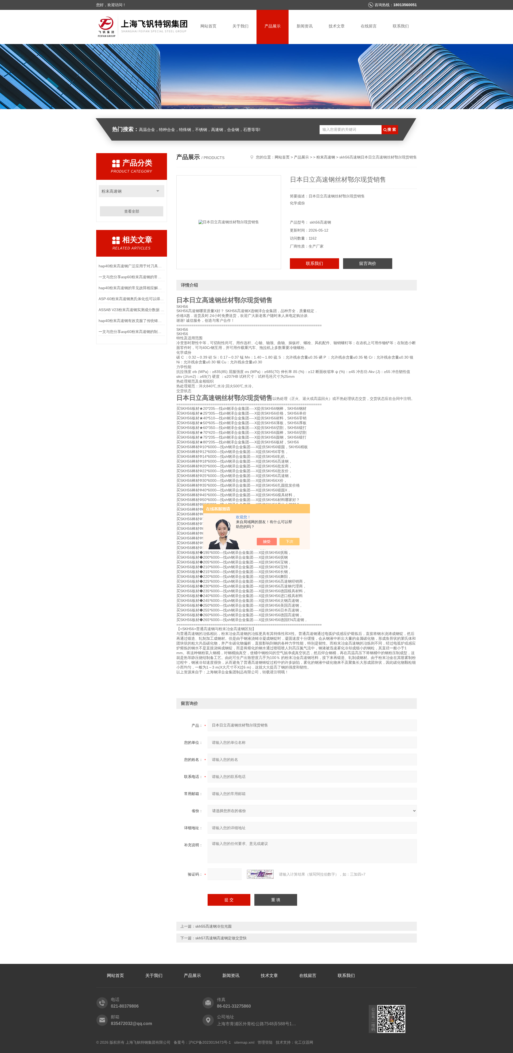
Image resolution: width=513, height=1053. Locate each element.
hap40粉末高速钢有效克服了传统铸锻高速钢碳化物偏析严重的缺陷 (132, 321)
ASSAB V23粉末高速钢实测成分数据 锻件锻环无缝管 (132, 310)
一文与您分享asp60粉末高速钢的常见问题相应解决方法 (132, 277)
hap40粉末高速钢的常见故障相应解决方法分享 (132, 288)
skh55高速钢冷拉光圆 (213, 926)
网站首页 (208, 26)
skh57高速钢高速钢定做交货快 (221, 938)
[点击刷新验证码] (260, 874)
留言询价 (367, 263)
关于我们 (240, 26)
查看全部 (131, 211)
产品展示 (273, 26)
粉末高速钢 (112, 191)
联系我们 (401, 26)
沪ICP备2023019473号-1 (210, 1042)
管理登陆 (265, 1042)
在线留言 (369, 26)
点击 (157, 191)
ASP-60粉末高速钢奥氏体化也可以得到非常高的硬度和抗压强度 (132, 299)
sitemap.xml (244, 1042)
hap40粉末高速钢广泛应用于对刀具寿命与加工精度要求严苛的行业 (132, 266)
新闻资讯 (305, 26)
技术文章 (337, 26)
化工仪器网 (303, 1042)
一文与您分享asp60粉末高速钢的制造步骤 (132, 331)
